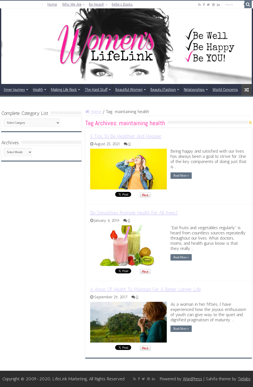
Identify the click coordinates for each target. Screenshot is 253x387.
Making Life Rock (64, 89)
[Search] (248, 4)
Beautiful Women (129, 89)
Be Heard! (96, 4)
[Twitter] (208, 5)
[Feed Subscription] (250, 123)
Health (38, 89)
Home (52, 4)
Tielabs (244, 379)
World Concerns (225, 89)
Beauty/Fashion (163, 89)
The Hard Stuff (96, 89)
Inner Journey (14, 89)
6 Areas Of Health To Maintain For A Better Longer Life (145, 289)
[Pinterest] (213, 5)
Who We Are (72, 4)
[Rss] (199, 5)
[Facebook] (203, 5)
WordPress (192, 379)
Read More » (181, 175)
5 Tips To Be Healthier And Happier (126, 136)
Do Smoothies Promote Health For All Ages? (134, 213)
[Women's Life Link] (126, 46)
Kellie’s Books (122, 4)
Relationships (194, 89)
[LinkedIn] (218, 5)
